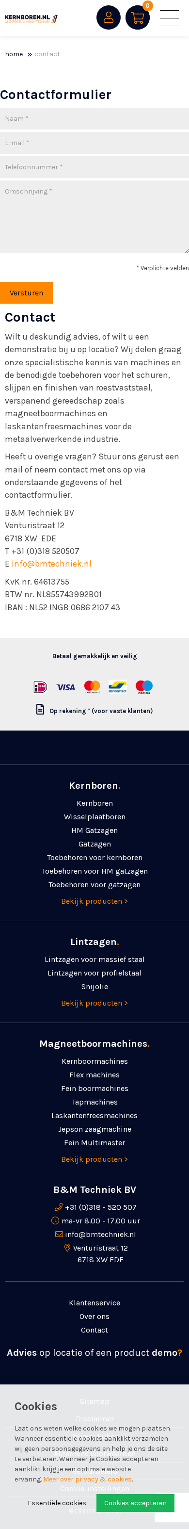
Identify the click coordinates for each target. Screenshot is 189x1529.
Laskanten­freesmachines (94, 1115)
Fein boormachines (94, 1088)
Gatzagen (95, 843)
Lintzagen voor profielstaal (94, 972)
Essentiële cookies (57, 1503)
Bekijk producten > (94, 901)
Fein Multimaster (94, 1142)
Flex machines (94, 1074)
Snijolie (94, 986)
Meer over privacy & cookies (87, 1479)
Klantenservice (94, 1302)
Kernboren (95, 803)
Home (14, 54)
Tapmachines (95, 1101)
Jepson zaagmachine (94, 1129)
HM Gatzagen (94, 830)
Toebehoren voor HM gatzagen (95, 871)
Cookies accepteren (135, 1503)
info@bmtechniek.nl (52, 564)
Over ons (94, 1316)
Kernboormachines (95, 1061)
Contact (47, 54)
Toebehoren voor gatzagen (94, 884)
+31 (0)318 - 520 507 (101, 1207)
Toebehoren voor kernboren (94, 857)
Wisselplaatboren (95, 816)
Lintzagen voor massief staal (95, 959)
